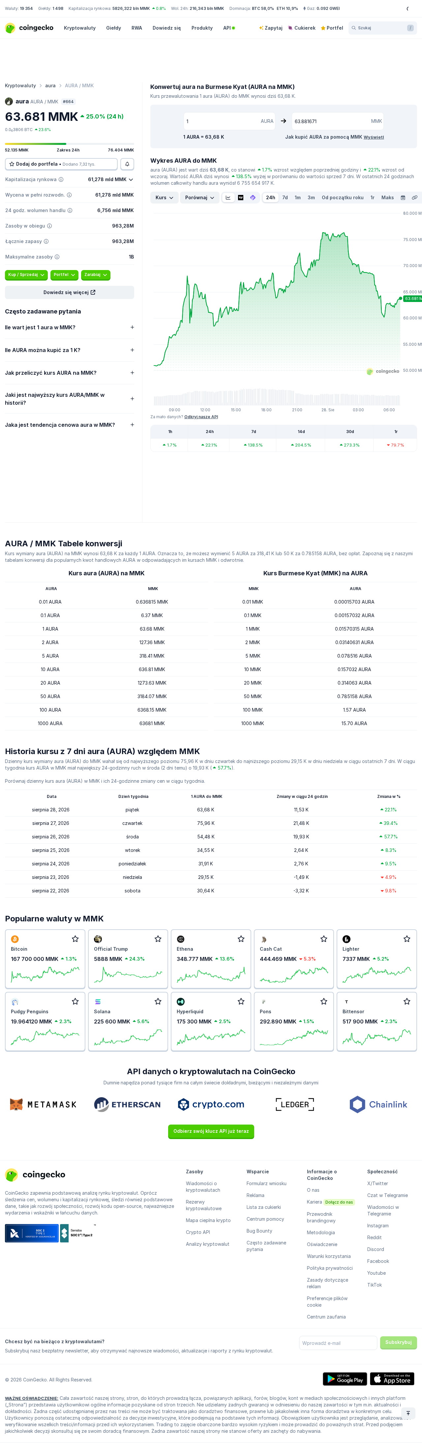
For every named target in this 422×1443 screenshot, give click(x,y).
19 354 (26, 8)
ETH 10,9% (287, 8)
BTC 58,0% (263, 8)
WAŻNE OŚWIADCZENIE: (31, 1398)
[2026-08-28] (403, 197)
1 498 (57, 8)
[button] (69, 292)
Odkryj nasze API (201, 416)
